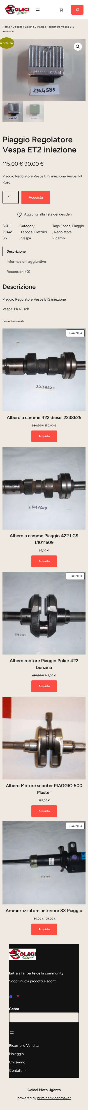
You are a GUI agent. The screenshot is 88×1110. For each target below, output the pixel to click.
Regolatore (63, 232)
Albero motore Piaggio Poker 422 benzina (44, 664)
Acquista (36, 197)
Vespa (26, 238)
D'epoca (17, 26)
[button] (78, 47)
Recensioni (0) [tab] (18, 272)
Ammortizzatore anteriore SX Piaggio (44, 910)
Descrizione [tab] (16, 251)
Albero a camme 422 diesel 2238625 (44, 417)
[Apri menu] (37, 9)
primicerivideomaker (54, 1098)
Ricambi (59, 238)
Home (6, 26)
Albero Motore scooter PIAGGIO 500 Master (44, 789)
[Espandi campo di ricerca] (77, 10)
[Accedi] (49, 9)
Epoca (65, 226)
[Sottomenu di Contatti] (24, 1070)
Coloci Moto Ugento (44, 1090)
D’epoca (25, 232)
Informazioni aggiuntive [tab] (26, 261)
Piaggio (78, 226)
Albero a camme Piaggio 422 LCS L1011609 (44, 539)
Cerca (14, 1009)
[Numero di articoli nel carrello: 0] (61, 9)
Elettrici (30, 26)
